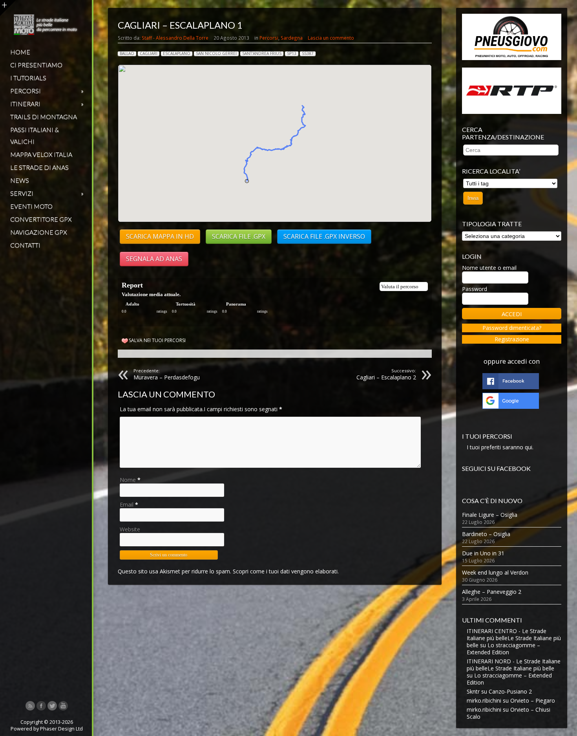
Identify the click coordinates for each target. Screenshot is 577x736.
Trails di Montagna (43, 116)
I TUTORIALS (28, 77)
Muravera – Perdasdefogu (166, 374)
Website (130, 529)
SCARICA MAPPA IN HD (160, 236)
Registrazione (512, 339)
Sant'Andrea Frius (261, 53)
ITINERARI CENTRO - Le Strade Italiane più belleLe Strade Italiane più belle (514, 638)
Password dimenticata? (511, 327)
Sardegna (292, 38)
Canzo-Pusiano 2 (510, 691)
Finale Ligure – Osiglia (489, 514)
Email (126, 504)
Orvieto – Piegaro (532, 700)
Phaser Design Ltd (61, 728)
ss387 (308, 53)
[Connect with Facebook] (510, 387)
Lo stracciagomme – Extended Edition (503, 648)
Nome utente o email (489, 267)
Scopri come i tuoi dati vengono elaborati (285, 571)
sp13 (291, 53)
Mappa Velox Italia (41, 154)
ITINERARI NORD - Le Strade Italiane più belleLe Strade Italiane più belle (514, 664)
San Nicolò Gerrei (216, 53)
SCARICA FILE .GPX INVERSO (324, 236)
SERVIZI (47, 193)
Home (20, 51)
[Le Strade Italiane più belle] (46, 33)
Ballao (127, 53)
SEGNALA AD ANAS (154, 258)
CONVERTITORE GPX (41, 219)
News (19, 180)
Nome (128, 479)
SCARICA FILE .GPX (238, 236)
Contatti (25, 245)
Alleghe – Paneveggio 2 (491, 591)
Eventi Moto (31, 206)
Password (474, 289)
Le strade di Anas (39, 167)
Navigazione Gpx (38, 232)
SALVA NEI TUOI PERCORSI (157, 340)
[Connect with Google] (510, 406)
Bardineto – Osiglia (486, 534)
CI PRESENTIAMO (36, 64)
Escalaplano (176, 53)
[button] (247, 181)
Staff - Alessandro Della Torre (175, 38)
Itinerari (47, 103)
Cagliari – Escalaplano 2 (386, 374)
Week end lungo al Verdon (495, 572)
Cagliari (148, 53)
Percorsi (47, 90)
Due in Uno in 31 (483, 553)
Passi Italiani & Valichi (34, 135)
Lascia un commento (331, 38)
